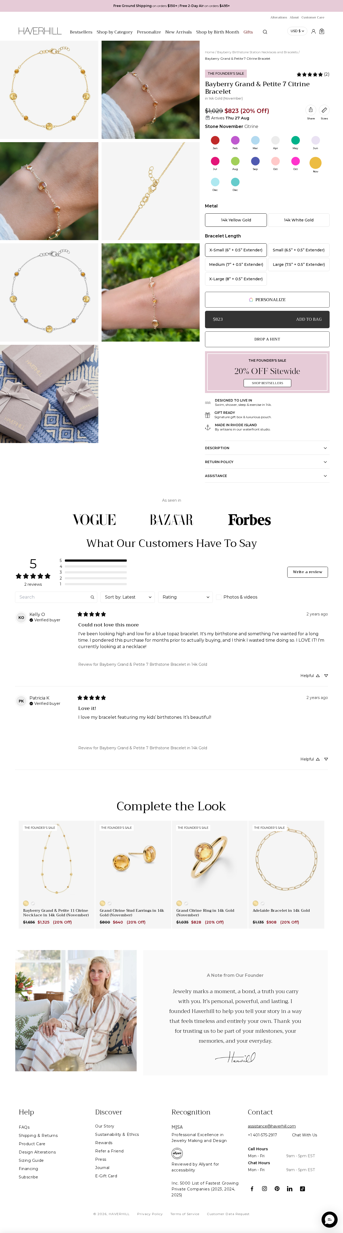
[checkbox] (243, 597)
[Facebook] (252, 1189)
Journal (102, 1167)
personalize (270, 300)
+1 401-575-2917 (262, 1135)
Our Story (104, 1126)
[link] (313, 74)
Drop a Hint (267, 339)
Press (100, 1159)
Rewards (104, 1142)
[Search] (265, 32)
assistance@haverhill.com (272, 1126)
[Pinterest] (277, 1189)
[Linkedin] (290, 1189)
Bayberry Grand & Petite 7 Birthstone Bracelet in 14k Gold (153, 664)
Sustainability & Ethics (117, 1134)
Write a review (307, 572)
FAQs (24, 1127)
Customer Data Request (228, 1214)
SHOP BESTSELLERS (267, 383)
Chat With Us (304, 1135)
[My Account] (313, 31)
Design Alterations (37, 1152)
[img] (44, 619)
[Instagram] (264, 1189)
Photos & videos (240, 597)
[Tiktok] (302, 1189)
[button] (93, 560)
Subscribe (28, 1177)
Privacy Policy (150, 1214)
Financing (28, 1168)
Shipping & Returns (38, 1135)
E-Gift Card (106, 1176)
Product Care (32, 1143)
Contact (260, 1112)
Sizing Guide (31, 1160)
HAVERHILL (119, 1214)
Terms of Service (184, 1214)
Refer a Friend (109, 1151)
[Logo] (40, 34)
